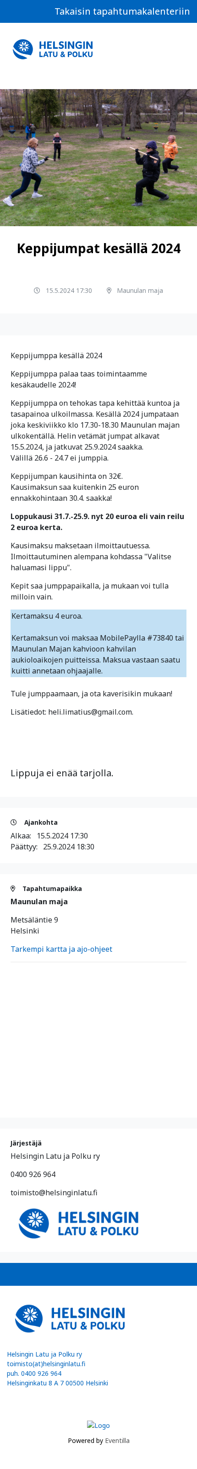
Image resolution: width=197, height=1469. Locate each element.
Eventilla (117, 1440)
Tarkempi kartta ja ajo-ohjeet (61, 949)
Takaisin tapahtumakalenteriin (122, 11)
